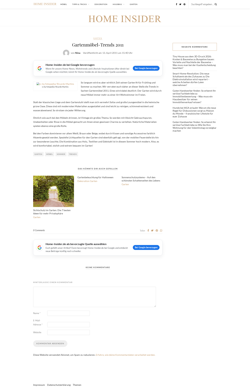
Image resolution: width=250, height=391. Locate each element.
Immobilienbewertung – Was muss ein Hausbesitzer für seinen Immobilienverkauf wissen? (193, 99)
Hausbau (117, 4)
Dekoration (101, 4)
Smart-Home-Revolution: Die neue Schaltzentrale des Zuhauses (191, 75)
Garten (134, 4)
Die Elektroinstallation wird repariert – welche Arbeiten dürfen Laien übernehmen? (191, 80)
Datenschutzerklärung (59, 384)
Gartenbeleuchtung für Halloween (95, 177)
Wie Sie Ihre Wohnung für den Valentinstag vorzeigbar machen (194, 127)
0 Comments (39, 230)
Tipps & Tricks (79, 4)
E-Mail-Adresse (38, 322)
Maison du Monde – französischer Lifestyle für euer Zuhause (193, 113)
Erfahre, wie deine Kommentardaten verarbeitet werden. (125, 354)
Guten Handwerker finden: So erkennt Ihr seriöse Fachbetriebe (194, 92)
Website (37, 332)
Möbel (63, 4)
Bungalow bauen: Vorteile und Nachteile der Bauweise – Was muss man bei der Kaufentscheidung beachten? (194, 63)
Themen (77, 384)
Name (36, 313)
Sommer (61, 154)
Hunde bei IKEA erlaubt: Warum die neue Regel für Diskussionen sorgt (194, 109)
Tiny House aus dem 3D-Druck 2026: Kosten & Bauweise (192, 58)
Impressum (39, 384)
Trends (73, 154)
